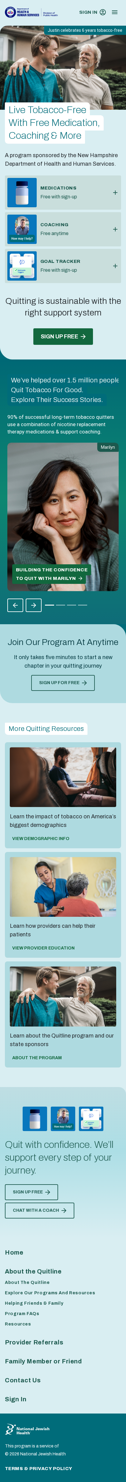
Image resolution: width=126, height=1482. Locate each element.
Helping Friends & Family (34, 1303)
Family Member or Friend (43, 1361)
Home (14, 1252)
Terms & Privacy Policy (38, 1468)
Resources (18, 1324)
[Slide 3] (82, 605)
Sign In (88, 12)
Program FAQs (22, 1313)
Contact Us (23, 1380)
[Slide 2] (71, 605)
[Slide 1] (60, 605)
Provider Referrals (34, 1342)
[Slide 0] (49, 605)
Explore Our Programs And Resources (50, 1293)
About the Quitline (33, 1271)
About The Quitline (27, 1282)
